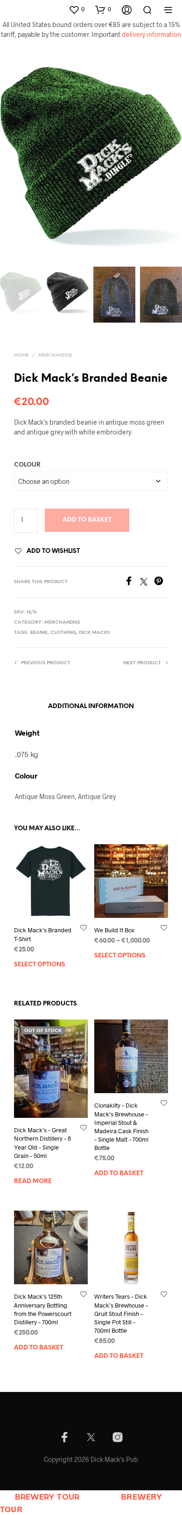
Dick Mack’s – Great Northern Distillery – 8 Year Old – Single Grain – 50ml (42, 1143)
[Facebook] (132, 582)
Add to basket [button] (118, 1174)
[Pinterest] (161, 582)
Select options (39, 965)
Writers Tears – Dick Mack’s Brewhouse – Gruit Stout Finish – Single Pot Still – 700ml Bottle (121, 1313)
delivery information (151, 34)
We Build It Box (114, 930)
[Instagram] (117, 1437)
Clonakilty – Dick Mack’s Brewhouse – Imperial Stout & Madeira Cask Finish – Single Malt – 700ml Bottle (121, 1127)
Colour (27, 465)
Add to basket (87, 520)
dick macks (94, 632)
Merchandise (55, 355)
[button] (76, 9)
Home (21, 355)
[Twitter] (147, 582)
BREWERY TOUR (47, 1497)
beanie (39, 632)
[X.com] (91, 1437)
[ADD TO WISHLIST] (83, 928)
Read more (33, 1181)
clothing (63, 632)
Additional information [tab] (91, 706)
